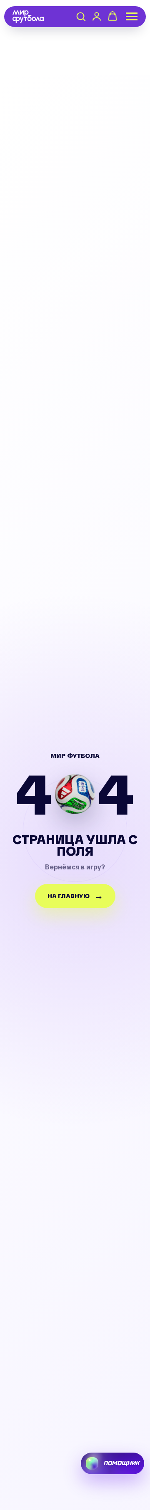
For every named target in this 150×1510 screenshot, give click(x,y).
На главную (69, 896)
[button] (81, 16)
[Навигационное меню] (132, 16)
